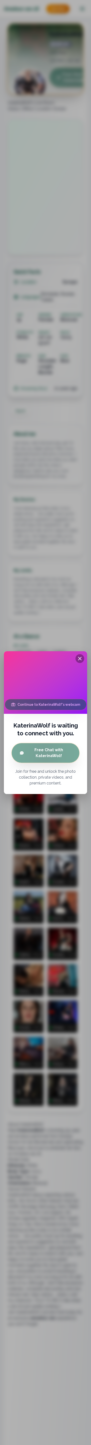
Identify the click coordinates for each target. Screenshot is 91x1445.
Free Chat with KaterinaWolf (48, 753)
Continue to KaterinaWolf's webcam (48, 704)
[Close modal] (79, 658)
